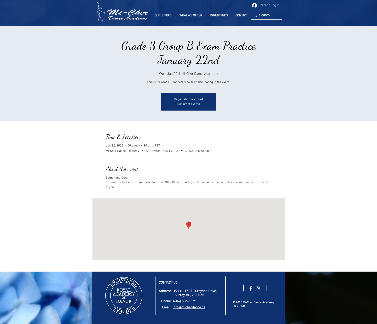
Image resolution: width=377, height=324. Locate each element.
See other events (188, 104)
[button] (163, 15)
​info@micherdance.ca (189, 307)
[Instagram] (257, 288)
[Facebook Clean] (250, 288)
